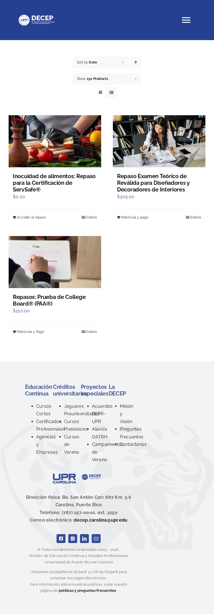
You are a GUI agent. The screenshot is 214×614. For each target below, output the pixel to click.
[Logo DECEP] (92, 475)
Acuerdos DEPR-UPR (102, 414)
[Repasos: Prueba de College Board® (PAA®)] (55, 262)
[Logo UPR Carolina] (65, 475)
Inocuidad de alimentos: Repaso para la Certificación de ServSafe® (54, 183)
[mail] (96, 538)
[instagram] (72, 538)
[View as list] (111, 92)
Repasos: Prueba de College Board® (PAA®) (49, 300)
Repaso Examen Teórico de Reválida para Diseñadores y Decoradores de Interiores (153, 183)
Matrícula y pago (134, 217)
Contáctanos (133, 444)
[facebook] (61, 538)
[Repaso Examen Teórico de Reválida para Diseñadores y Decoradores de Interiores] (159, 141)
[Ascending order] (135, 62)
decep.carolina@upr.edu (100, 520)
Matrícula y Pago (30, 332)
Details (91, 217)
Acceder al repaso (31, 217)
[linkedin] (84, 538)
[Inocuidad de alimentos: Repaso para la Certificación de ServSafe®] (55, 141)
